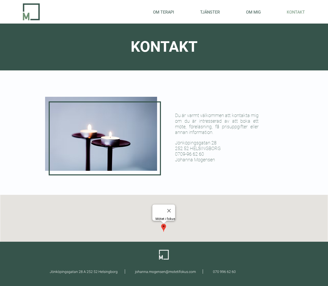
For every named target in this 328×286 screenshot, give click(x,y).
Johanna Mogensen (195, 159)
